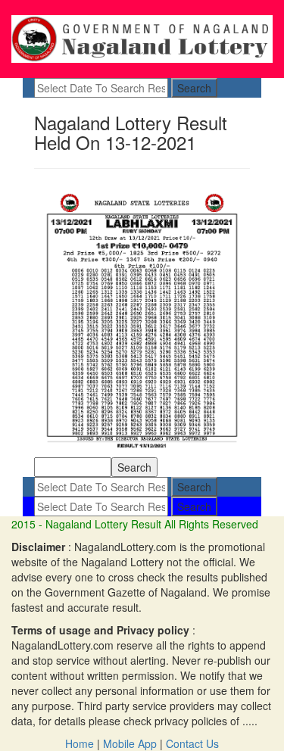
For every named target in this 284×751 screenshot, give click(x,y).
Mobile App (130, 743)
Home (79, 743)
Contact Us (192, 743)
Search (194, 87)
